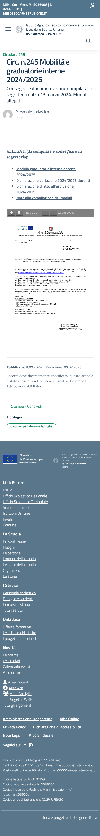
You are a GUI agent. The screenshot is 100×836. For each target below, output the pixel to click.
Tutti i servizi (13, 610)
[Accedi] (92, 5)
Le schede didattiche (19, 633)
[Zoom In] (53, 213)
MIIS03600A (46, 784)
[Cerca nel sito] (88, 41)
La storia (10, 576)
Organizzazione (15, 570)
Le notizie (10, 655)
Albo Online (69, 719)
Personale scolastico (19, 593)
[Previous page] (11, 213)
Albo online (12, 672)
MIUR (7, 490)
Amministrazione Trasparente (27, 719)
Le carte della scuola (19, 564)
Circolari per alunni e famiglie (31, 426)
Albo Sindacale (41, 735)
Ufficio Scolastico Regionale (25, 496)
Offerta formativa (17, 627)
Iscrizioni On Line (16, 513)
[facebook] (25, 745)
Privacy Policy (14, 727)
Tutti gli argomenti (17, 705)
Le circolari (11, 661)
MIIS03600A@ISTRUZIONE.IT (25, 13)
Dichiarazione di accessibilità (57, 727)
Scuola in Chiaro (16, 507)
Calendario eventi (17, 666)
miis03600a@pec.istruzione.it (73, 770)
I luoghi (9, 547)
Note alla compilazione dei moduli (44, 198)
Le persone (12, 553)
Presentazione (14, 541)
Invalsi (8, 519)
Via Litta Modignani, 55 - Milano (38, 760)
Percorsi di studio (16, 604)
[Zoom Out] (45, 213)
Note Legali (12, 735)
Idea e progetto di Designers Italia (70, 817)
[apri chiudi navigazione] (8, 29)
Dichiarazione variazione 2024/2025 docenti (53, 180)
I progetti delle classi (19, 638)
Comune (9, 525)
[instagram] (31, 745)
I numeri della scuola (19, 559)
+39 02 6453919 (31, 765)
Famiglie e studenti (18, 598)
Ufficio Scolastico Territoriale (25, 502)
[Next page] (19, 213)
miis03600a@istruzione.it (74, 765)
